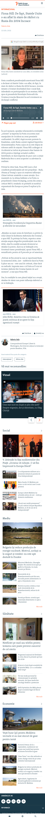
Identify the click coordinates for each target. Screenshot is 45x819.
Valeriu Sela (5, 26)
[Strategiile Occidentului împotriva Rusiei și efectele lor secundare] (22, 206)
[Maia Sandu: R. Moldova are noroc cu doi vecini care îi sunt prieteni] (9, 485)
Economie (8, 704)
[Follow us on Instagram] (13, 801)
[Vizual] (9, 816)
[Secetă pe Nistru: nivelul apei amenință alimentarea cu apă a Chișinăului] (9, 601)
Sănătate (8, 613)
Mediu (6, 518)
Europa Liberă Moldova (14, 111)
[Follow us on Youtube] (8, 801)
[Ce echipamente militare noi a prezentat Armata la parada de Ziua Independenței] (9, 474)
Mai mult (39, 607)
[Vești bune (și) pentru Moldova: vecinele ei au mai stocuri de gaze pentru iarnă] (22, 719)
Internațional (8, 10)
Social (6, 430)
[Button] (39, 35)
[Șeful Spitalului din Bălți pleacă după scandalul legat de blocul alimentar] (9, 691)
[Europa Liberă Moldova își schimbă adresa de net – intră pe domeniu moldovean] (9, 496)
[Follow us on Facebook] (3, 801)
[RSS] (18, 801)
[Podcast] (22, 816)
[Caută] (35, 816)
